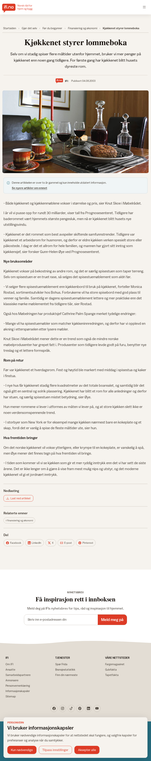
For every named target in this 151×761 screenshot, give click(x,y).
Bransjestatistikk (65, 669)
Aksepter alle (87, 750)
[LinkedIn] (88, 708)
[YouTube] (97, 708)
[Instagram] (62, 708)
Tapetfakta (112, 674)
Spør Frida (61, 664)
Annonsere (12, 680)
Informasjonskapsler (18, 691)
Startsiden (9, 28)
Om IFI (9, 664)
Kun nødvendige (22, 750)
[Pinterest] (79, 708)
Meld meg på (112, 619)
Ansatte (10, 669)
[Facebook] (53, 708)
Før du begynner (52, 28)
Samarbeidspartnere (18, 674)
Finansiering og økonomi (82, 28)
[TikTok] (71, 708)
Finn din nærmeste (66, 674)
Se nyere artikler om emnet (29, 188)
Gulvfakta (111, 669)
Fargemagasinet (114, 664)
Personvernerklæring (18, 685)
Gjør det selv (29, 28)
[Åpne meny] (144, 7)
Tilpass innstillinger (55, 750)
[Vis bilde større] (75, 131)
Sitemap (11, 696)
